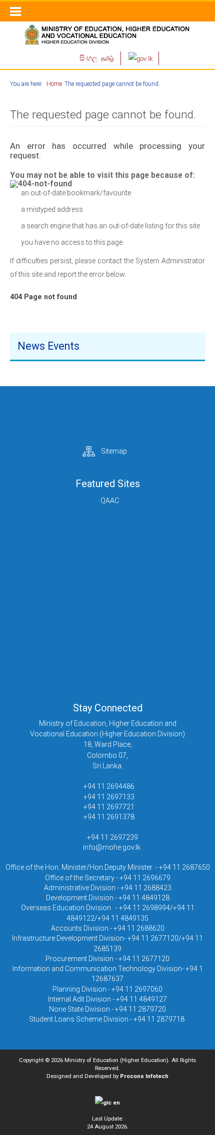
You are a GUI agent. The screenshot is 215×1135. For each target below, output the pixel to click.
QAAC (109, 501)
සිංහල (89, 58)
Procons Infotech (144, 1076)
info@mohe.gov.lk (111, 847)
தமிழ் (107, 58)
